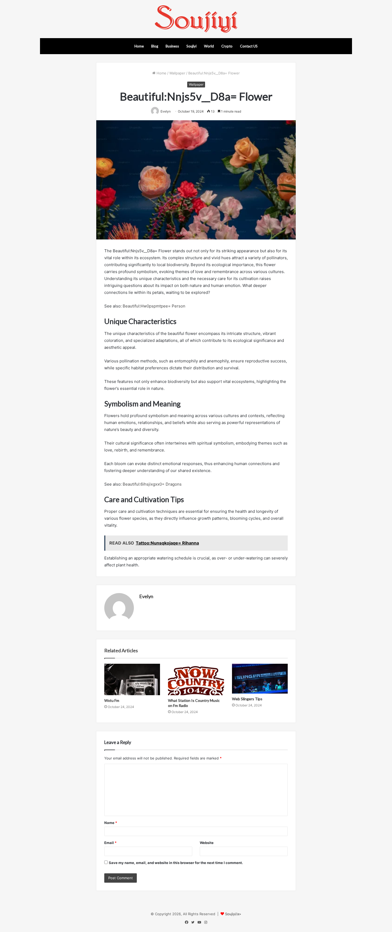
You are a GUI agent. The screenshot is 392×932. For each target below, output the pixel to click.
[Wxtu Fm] (132, 679)
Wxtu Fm (111, 700)
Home (139, 46)
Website (207, 843)
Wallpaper (177, 73)
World (209, 46)
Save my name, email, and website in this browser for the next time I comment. (176, 863)
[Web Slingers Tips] (260, 679)
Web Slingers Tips (247, 699)
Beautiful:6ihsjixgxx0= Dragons (152, 484)
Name (110, 823)
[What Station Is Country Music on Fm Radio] (196, 679)
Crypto (227, 46)
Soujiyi (191, 46)
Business (172, 46)
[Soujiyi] (196, 19)
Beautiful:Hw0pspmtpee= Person (154, 306)
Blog (154, 46)
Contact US (249, 46)
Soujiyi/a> (233, 914)
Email (110, 843)
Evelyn (146, 596)
